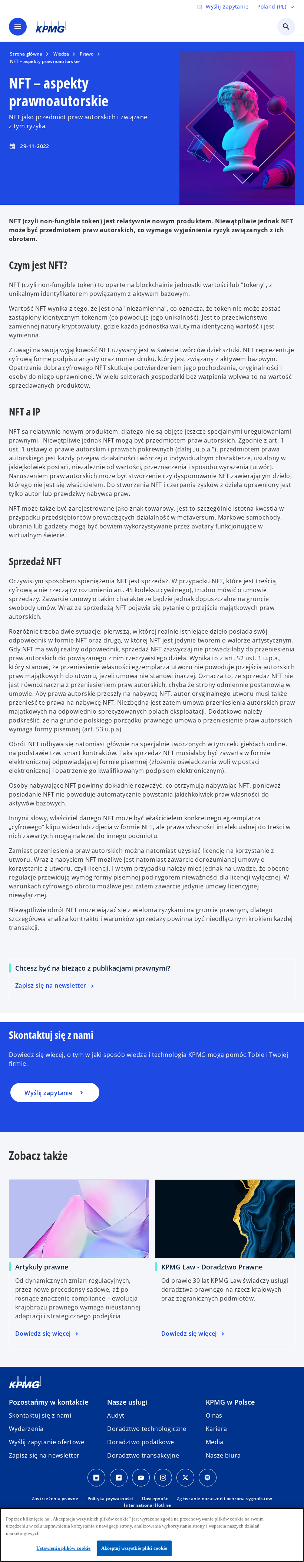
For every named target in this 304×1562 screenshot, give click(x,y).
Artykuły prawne (41, 1266)
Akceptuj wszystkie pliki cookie (134, 1548)
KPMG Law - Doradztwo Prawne (211, 1266)
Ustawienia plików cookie (63, 1548)
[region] (152, 1535)
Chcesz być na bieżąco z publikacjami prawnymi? (92, 968)
